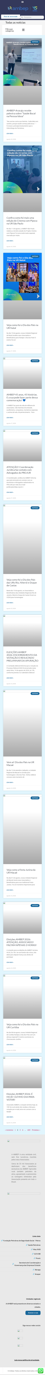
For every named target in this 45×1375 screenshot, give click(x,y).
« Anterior (9, 1130)
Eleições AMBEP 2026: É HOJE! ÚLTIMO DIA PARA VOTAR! (20, 1096)
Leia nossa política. (26, 1360)
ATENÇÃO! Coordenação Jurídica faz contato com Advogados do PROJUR (20, 470)
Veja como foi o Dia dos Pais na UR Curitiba (22, 1026)
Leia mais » (10, 133)
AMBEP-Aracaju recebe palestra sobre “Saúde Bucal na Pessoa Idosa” (21, 113)
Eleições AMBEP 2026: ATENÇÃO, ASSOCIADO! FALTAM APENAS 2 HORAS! (22, 942)
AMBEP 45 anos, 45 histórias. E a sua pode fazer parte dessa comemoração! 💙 (22, 397)
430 (28, 1130)
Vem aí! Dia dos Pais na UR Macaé (20, 763)
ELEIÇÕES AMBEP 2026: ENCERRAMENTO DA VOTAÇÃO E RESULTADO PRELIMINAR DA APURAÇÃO (22, 656)
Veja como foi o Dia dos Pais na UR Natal (22, 326)
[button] (22, 2)
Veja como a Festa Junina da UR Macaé (21, 871)
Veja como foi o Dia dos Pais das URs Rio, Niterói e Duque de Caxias (22, 582)
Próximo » (36, 1130)
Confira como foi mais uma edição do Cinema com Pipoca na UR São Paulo (22, 220)
